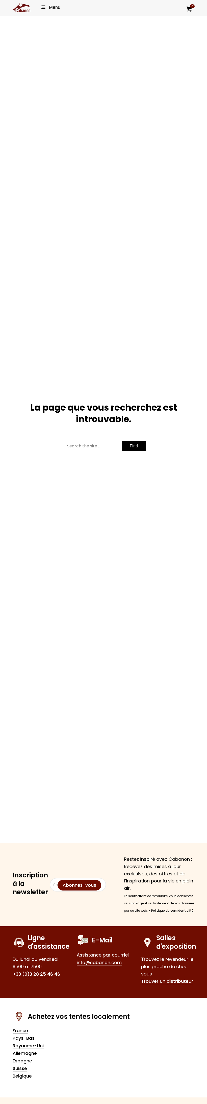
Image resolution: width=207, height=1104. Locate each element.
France (20, 1030)
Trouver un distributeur (167, 981)
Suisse (20, 1068)
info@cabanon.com (99, 962)
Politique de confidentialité (172, 910)
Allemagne (25, 1053)
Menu (54, 7)
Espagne (22, 1061)
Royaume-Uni (28, 1045)
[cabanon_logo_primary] (21, 7)
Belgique (22, 1076)
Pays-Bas (24, 1038)
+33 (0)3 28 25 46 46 (36, 974)
